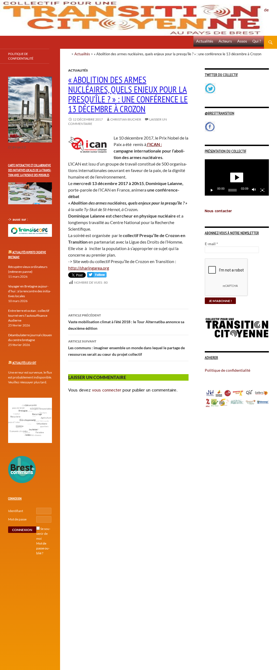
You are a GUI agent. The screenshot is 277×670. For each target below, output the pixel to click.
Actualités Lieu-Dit (24, 363)
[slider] (233, 190)
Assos (242, 41)
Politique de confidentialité (270, 7)
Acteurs (225, 41)
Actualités (204, 41)
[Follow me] (97, 276)
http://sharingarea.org (88, 267)
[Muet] (254, 190)
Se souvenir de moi (43, 533)
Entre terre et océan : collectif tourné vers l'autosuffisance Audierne (28, 315)
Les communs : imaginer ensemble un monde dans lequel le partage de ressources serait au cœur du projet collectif (126, 348)
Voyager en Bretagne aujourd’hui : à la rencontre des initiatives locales (29, 291)
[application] (237, 177)
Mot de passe (17, 519)
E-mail (211, 243)
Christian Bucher (125, 119)
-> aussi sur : (18, 219)
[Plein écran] (262, 190)
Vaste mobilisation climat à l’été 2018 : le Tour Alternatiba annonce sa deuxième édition (126, 322)
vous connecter (106, 390)
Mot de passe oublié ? (43, 548)
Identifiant (15, 511)
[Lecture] (212, 190)
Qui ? (256, 41)
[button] (236, 177)
